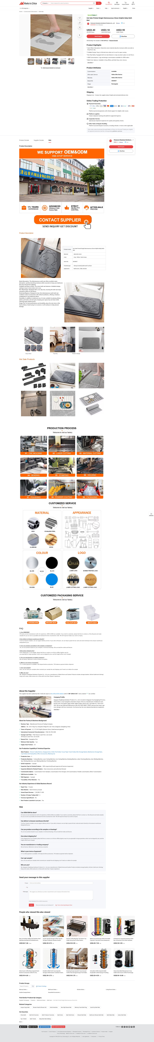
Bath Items (60, 1015)
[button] (94, 3)
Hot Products (44, 1031)
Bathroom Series (52, 989)
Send (31, 905)
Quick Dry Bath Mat (95, 1007)
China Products (52, 1031)
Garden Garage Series (24, 992)
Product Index (104, 1031)
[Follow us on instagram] (127, 1026)
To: (27, 887)
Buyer (97, 8)
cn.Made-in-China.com (92, 1033)
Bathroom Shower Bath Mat (96, 1015)
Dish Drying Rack (32, 754)
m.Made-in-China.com (81, 1033)
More (20, 1022)
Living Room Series (110, 989)
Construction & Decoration (30, 11)
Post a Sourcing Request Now (64, 905)
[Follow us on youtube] (129, 1026)
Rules (133, 8)
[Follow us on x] (124, 1026)
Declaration (93, 1036)
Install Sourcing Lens (59, 1026)
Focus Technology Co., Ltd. (66, 1036)
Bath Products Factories (48, 1015)
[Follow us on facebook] (122, 1026)
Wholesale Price (86, 1031)
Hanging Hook (46, 752)
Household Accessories (54, 992)
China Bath (23, 1015)
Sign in (133, 4)
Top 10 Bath (24, 1019)
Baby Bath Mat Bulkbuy (45, 1019)
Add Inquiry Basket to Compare (51, 68)
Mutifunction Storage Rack (95, 752)
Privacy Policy (101, 1036)
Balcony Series (22, 989)
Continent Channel (96, 1031)
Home (20, 11)
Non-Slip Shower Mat (66, 1007)
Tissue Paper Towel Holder (68, 752)
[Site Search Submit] (99, 3)
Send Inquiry (98, 36)
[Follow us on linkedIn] (134, 1026)
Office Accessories (42, 754)
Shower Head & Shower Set (39, 1007)
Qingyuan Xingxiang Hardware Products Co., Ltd (102, 23)
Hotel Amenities (54, 1007)
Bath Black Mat (110, 1015)
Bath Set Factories (34, 1015)
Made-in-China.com (70, 1033)
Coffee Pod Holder (56, 752)
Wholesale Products (77, 1031)
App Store (23, 1026)
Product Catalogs (41, 986)
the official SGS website (57, 693)
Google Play (33, 1026)
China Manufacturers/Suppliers (64, 1031)
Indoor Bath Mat (122, 1015)
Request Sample (113, 40)
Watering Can (51, 754)
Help (106, 8)
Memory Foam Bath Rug (81, 1007)
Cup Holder (24, 754)
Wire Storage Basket (81, 752)
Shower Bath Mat (81, 1015)
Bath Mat (41, 11)
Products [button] (45, 3)
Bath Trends (33, 1019)
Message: (25, 891)
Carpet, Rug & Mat (25, 1007)
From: (26, 883)
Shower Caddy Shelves (36, 752)
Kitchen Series (80, 989)
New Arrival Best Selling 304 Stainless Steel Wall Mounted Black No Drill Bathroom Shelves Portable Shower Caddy (29, 940)
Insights (111, 1031)
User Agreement (85, 1036)
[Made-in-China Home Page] (28, 3)
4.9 (116, 142)
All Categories (24, 8)
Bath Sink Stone (70, 1015)
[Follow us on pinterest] (131, 1026)
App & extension (115, 8)
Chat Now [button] (124, 36)
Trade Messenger (45, 1026)
